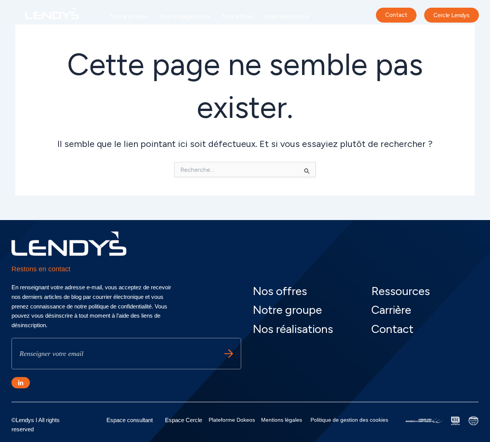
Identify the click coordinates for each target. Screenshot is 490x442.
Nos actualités (130, 34)
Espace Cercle (183, 420)
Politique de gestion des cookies (349, 420)
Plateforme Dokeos (232, 420)
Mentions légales (281, 420)
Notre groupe (129, 16)
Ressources (400, 291)
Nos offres (237, 16)
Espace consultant (129, 420)
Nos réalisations (287, 16)
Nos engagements (185, 16)
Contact (392, 329)
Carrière (172, 34)
